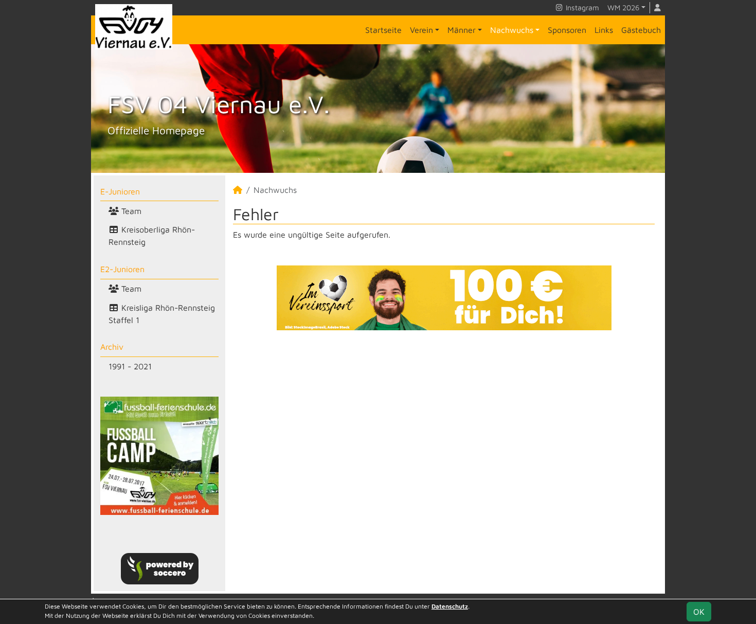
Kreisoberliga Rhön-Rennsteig (152, 235)
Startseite (383, 29)
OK (699, 611)
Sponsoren (567, 29)
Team (130, 211)
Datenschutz (449, 606)
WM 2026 (623, 7)
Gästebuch (641, 29)
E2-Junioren (122, 269)
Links (604, 29)
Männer (461, 29)
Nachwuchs (511, 29)
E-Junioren (120, 191)
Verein (421, 29)
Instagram (581, 7)
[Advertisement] (444, 427)
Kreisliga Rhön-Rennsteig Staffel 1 (162, 314)
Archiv (111, 346)
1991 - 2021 (130, 366)
